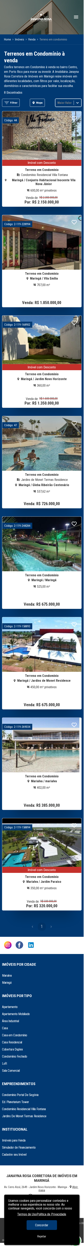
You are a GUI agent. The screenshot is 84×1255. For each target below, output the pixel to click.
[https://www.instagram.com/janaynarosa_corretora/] (8, 945)
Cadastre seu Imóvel (14, 1154)
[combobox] (57, 103)
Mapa (39, 102)
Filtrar (13, 102)
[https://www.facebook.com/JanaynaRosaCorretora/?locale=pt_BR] (19, 945)
